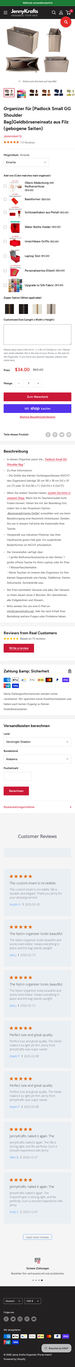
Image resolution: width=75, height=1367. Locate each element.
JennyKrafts (13, 136)
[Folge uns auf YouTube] (33, 1319)
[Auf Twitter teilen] (61, 434)
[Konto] (61, 13)
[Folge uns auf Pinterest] (26, 1319)
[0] (68, 12)
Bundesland (11, 751)
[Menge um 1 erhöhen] (38, 383)
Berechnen (16, 791)
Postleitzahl (11, 768)
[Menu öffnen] (5, 12)
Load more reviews (37, 1237)
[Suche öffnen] (54, 13)
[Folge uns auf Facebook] (6, 1319)
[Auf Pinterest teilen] (55, 434)
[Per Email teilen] (68, 434)
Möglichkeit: (16, 155)
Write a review (19, 648)
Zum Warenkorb (37, 397)
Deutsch (10, 1301)
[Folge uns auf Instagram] (20, 1319)
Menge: (8, 383)
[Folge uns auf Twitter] (13, 1319)
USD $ (29, 1301)
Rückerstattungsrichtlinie (19, 807)
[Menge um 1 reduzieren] (19, 383)
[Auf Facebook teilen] (48, 434)
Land (7, 733)
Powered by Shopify (14, 1359)
